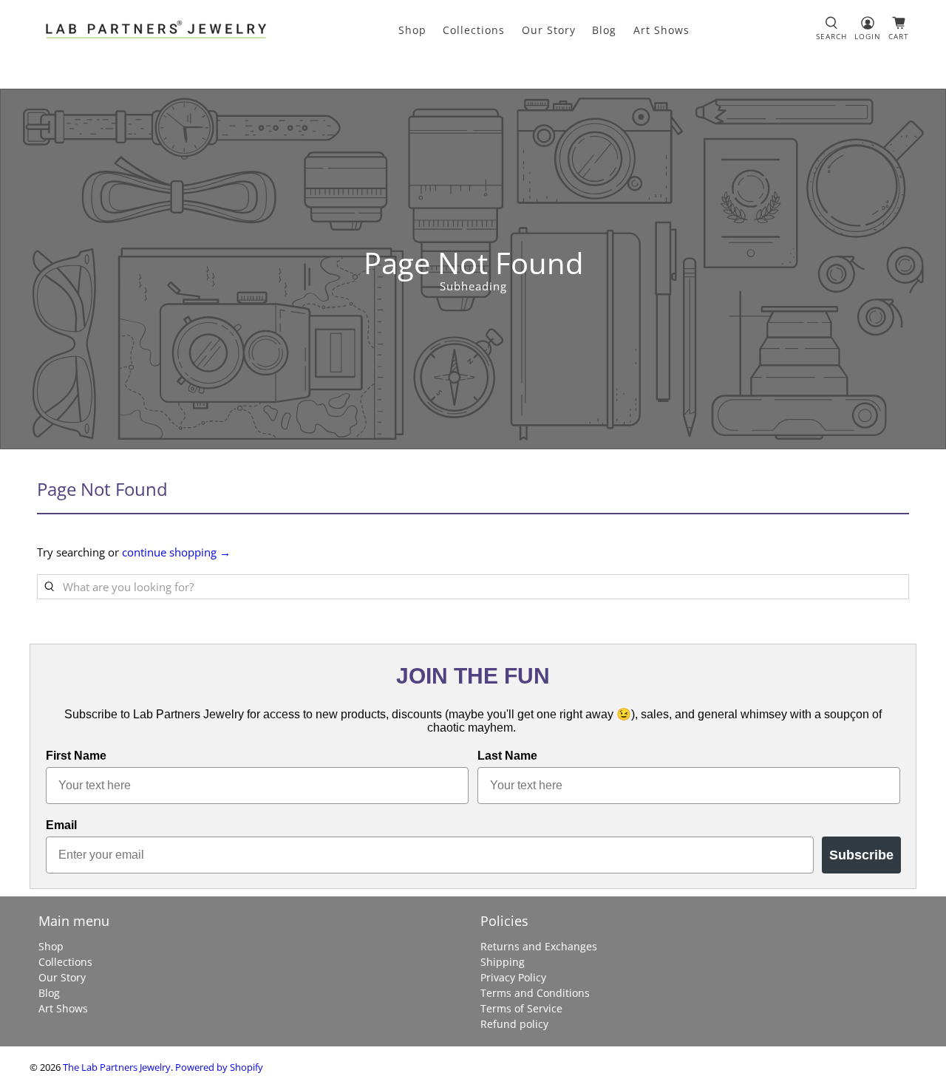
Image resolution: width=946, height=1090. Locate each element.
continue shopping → (176, 552)
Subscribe (861, 855)
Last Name (507, 755)
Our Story (549, 30)
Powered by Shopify (219, 1067)
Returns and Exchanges (538, 946)
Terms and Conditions (535, 993)
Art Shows (661, 30)
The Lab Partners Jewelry (117, 1067)
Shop (412, 30)
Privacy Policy (513, 977)
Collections (474, 30)
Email (61, 825)
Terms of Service (521, 1008)
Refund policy (514, 1024)
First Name (76, 755)
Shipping (502, 962)
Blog (604, 30)
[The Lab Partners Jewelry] (156, 29)
